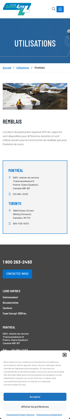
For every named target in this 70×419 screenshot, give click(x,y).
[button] (64, 355)
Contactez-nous (17, 273)
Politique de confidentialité (49, 414)
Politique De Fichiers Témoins (20, 414)
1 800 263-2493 (17, 261)
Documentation (10, 302)
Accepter (35, 396)
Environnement (10, 297)
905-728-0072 (21, 223)
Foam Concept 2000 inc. (15, 313)
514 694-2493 (20, 193)
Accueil (7, 67)
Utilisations (22, 67)
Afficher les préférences (35, 406)
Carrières (7, 308)
